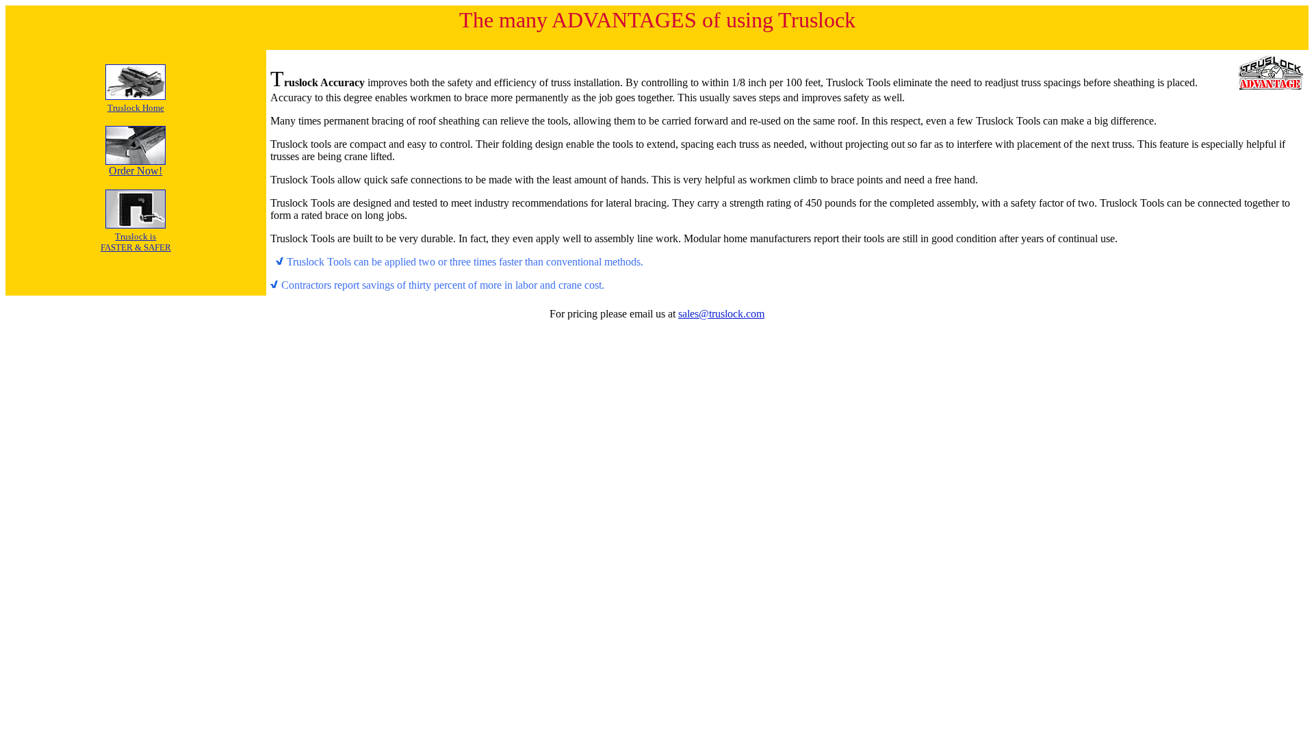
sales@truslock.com (721, 314)
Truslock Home (135, 108)
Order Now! (135, 171)
